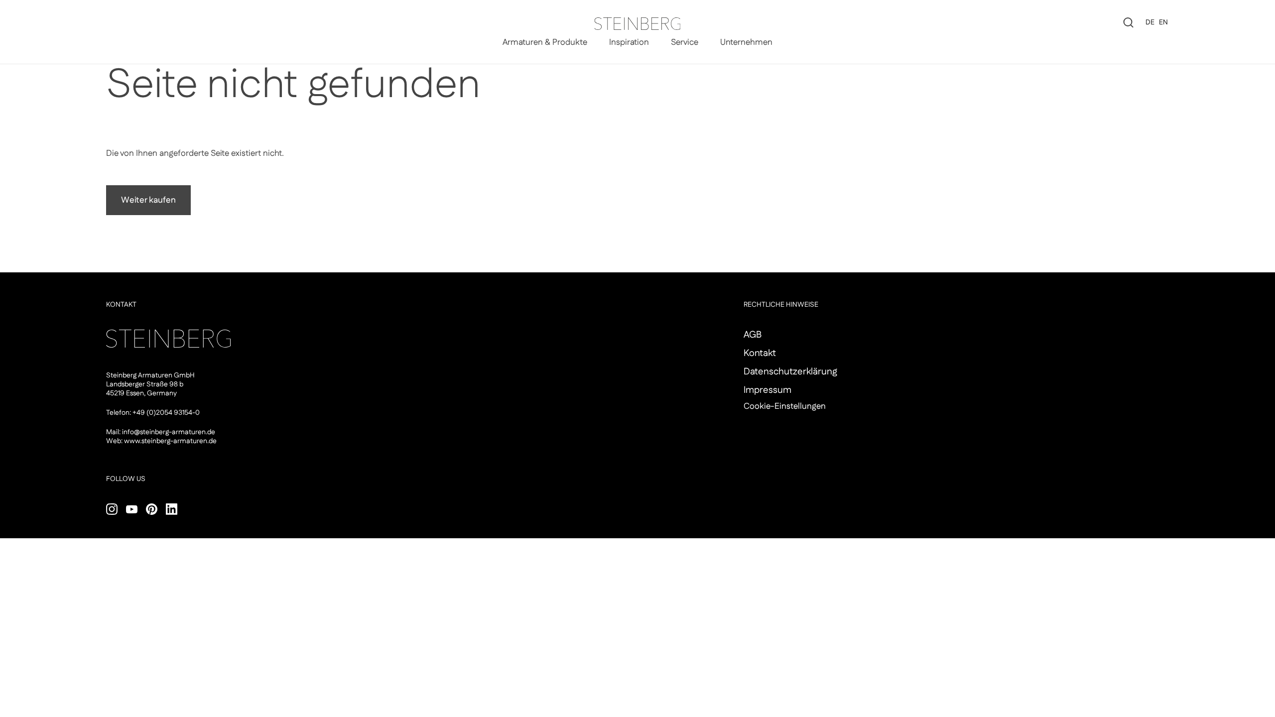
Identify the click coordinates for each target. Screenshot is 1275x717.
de (1150, 22)
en (1163, 22)
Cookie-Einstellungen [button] (785, 406)
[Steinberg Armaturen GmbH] (637, 23)
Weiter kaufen (148, 200)
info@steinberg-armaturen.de (168, 432)
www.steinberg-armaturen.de (170, 441)
